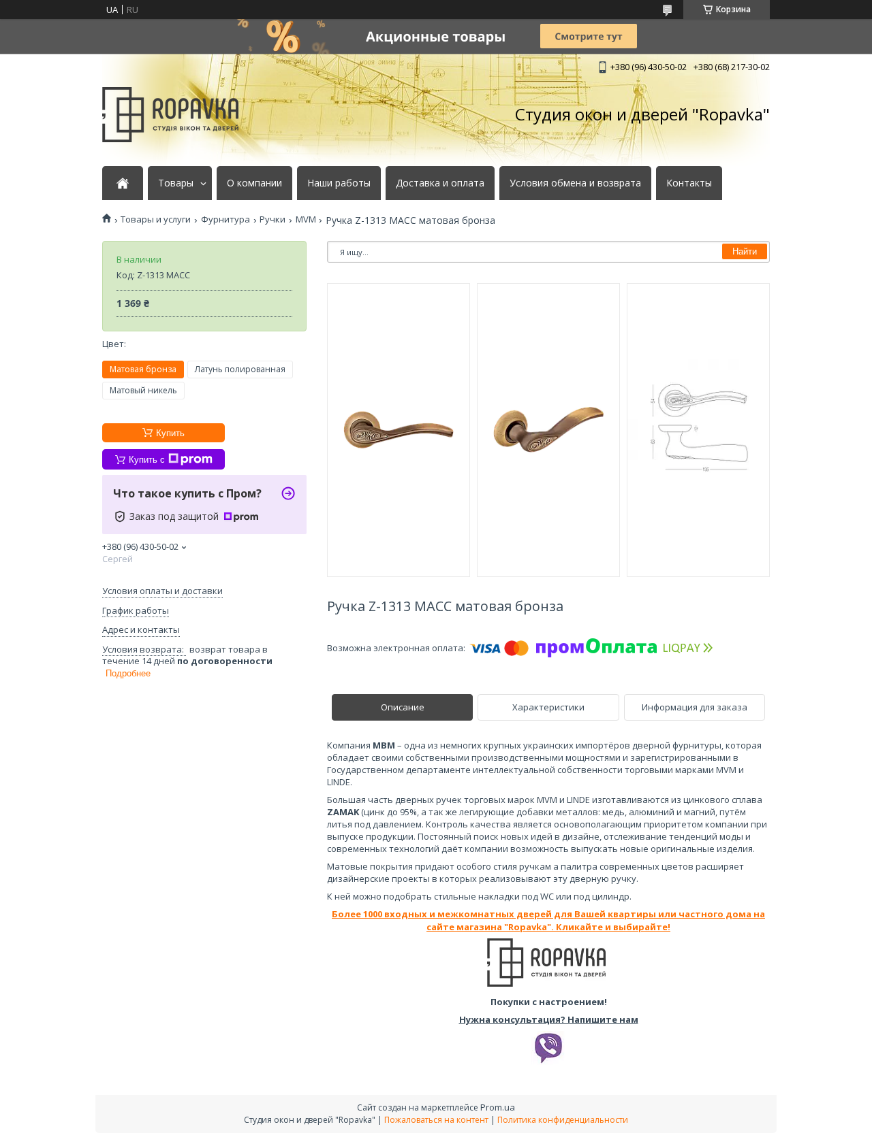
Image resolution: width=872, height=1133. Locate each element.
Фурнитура (225, 219)
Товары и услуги (156, 219)
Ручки (272, 219)
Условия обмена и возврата (575, 183)
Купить (170, 433)
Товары (175, 183)
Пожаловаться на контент (436, 1120)
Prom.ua (497, 1107)
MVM (306, 219)
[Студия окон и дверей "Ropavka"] (170, 114)
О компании (254, 183)
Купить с (147, 460)
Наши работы (339, 183)
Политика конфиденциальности (562, 1120)
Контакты (689, 183)
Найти (744, 251)
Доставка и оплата (440, 183)
